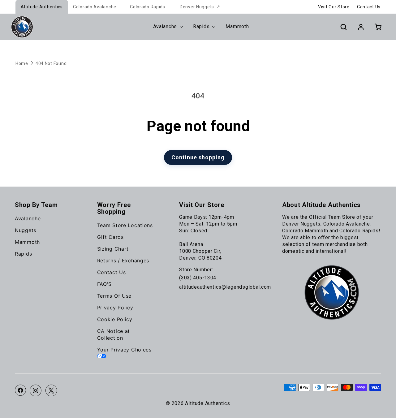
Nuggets (25, 230)
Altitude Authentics (42, 6)
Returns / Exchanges (123, 260)
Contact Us (369, 6)
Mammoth (27, 242)
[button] (343, 27)
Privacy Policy (115, 307)
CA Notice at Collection (113, 334)
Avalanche (28, 218)
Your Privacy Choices (124, 350)
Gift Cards (110, 237)
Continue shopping (198, 157)
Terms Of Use (114, 296)
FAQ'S (104, 284)
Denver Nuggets (197, 6)
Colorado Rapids (147, 6)
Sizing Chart (113, 249)
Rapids (23, 254)
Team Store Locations (125, 225)
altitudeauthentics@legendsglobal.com (225, 287)
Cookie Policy (114, 319)
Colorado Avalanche (94, 6)
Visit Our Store (334, 6)
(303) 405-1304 (197, 278)
